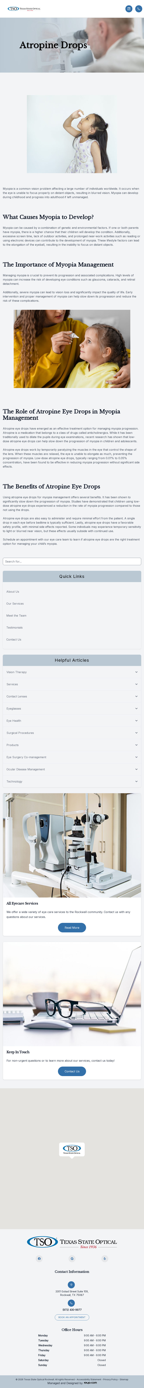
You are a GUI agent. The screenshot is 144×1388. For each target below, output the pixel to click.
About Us (12, 591)
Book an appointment (72, 1317)
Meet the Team (16, 615)
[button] (3, 9)
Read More (72, 927)
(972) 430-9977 (72, 1309)
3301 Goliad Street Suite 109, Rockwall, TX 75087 (72, 1293)
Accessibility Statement (89, 1379)
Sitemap (124, 1379)
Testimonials (14, 627)
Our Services (15, 603)
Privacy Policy (110, 1379)
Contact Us (13, 639)
